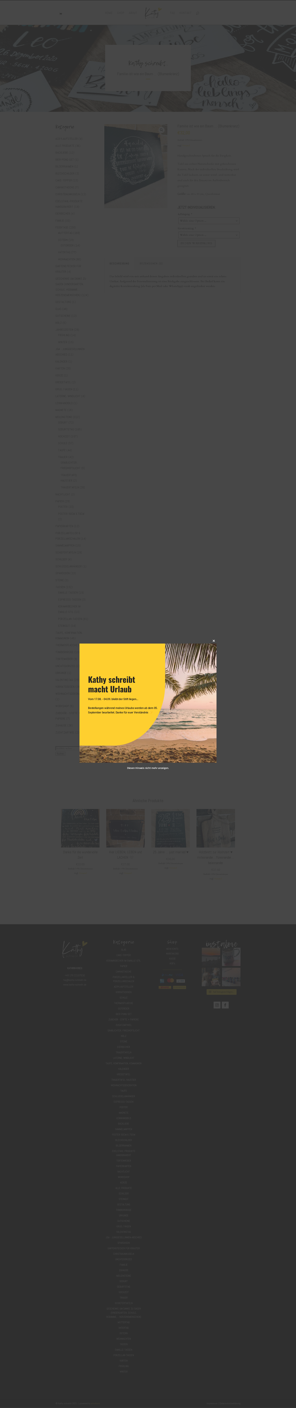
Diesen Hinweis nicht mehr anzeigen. (148, 768)
